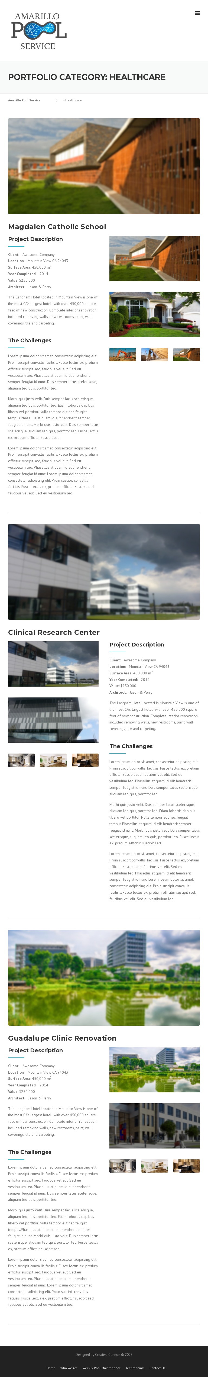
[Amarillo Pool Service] (39, 30)
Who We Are (69, 1368)
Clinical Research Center (54, 632)
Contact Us (157, 1368)
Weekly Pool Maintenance (102, 1368)
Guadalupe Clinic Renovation (62, 1038)
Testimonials (135, 1368)
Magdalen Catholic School (57, 227)
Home (51, 1368)
